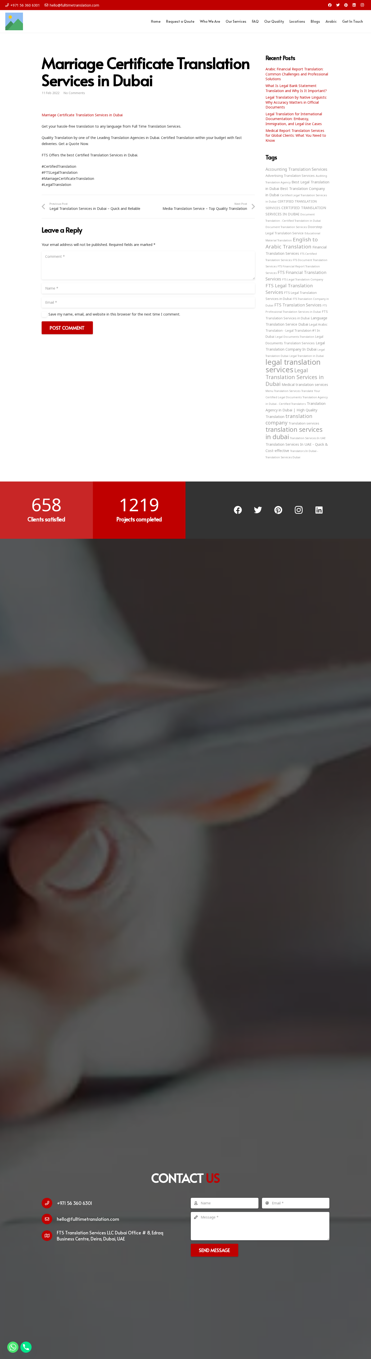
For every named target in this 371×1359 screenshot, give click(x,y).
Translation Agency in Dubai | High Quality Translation (296, 410)
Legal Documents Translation (294, 336)
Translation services (303, 423)
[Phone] (26, 1347)
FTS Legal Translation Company (302, 279)
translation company (289, 419)
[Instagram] (362, 5)
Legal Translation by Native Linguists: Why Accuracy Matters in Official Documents (296, 102)
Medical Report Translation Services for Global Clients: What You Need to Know (296, 135)
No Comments (74, 93)
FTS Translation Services (298, 305)
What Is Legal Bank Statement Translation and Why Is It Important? (296, 88)
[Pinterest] (346, 5)
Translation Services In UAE (308, 438)
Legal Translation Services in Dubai (295, 376)
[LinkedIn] (354, 5)
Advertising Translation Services (290, 175)
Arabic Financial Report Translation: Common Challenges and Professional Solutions (297, 74)
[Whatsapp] (12, 1347)
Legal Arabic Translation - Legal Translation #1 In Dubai (296, 330)
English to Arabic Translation (292, 243)
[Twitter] (337, 5)
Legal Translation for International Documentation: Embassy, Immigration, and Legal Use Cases (294, 118)
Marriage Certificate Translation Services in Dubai (82, 114)
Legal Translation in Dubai (306, 356)
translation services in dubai (294, 433)
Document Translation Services (286, 227)
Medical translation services (305, 384)
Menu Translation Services (283, 391)
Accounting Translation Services (296, 169)
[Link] (14, 21)
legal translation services (293, 366)
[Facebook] (329, 5)
